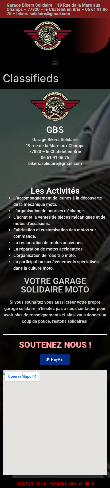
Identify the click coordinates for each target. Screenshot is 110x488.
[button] (55, 62)
